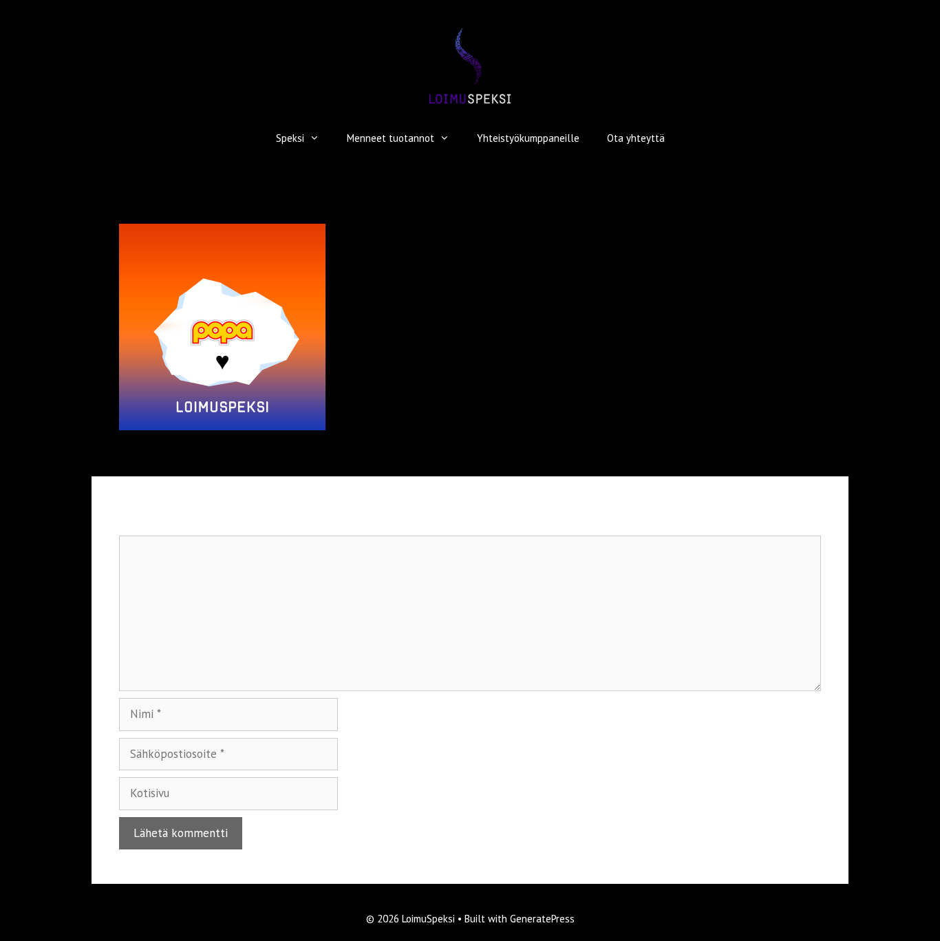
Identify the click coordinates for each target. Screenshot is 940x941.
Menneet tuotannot (390, 138)
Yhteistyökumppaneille (528, 138)
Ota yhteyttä (636, 138)
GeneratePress (542, 918)
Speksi (290, 138)
